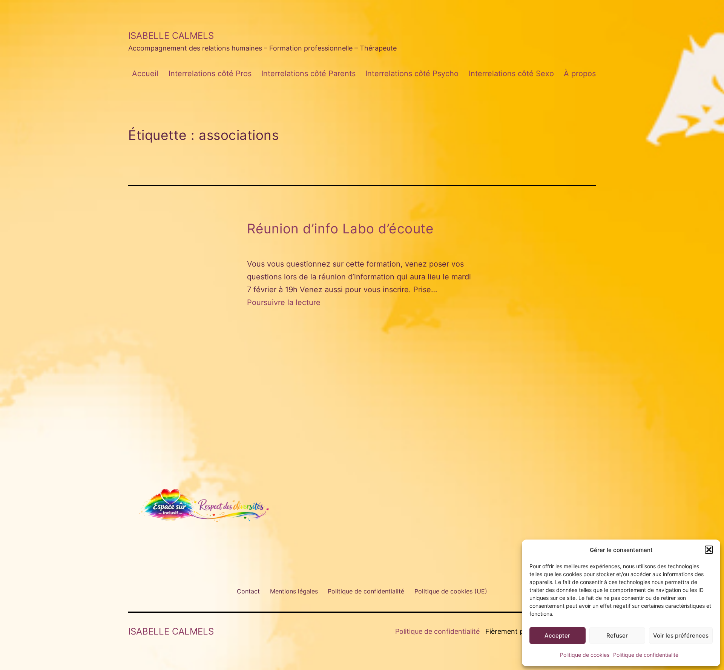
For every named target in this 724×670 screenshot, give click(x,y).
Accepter (557, 635)
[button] (709, 549)
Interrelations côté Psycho (412, 73)
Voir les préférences (681, 635)
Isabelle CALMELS (171, 35)
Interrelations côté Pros (210, 73)
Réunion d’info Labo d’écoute (340, 229)
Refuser (617, 635)
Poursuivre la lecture (284, 302)
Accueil (145, 73)
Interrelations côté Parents (308, 73)
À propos (580, 73)
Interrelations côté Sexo (511, 73)
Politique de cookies (584, 655)
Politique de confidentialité (645, 655)
